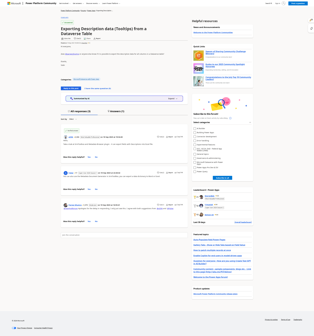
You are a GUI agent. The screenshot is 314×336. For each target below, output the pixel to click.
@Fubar (170, 208)
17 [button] (76, 173)
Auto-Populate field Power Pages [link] (209, 239)
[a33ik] (66, 137)
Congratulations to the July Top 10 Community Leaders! (228, 78)
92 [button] (89, 43)
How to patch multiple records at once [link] (212, 250)
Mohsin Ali (209, 215)
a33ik (71, 137)
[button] (268, 3)
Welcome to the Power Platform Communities (213, 32)
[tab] (79, 112)
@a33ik (160, 208)
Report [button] (98, 39)
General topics (203, 154)
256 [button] (217, 215)
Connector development (207, 137)
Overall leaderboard (243, 222)
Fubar (71, 173)
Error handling (203, 141)
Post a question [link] (298, 3)
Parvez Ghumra (75, 205)
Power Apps (91, 11)
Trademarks (298, 319)
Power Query (202, 172)
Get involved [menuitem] (63, 3)
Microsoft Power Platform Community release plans (215, 294)
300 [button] (216, 204)
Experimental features (206, 145)
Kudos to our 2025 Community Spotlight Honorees (225, 65)
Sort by (64, 119)
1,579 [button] (85, 205)
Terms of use (285, 319)
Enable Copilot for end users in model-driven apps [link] (217, 255)
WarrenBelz (209, 196)
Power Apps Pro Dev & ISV (207, 168)
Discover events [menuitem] (92, 3)
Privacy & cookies (271, 319)
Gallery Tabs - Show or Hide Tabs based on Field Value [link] (219, 245)
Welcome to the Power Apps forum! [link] (210, 277)
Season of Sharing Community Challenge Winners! (226, 52)
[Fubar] (66, 173)
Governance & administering (209, 158)
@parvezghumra (72, 54)
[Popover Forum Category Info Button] (230, 118)
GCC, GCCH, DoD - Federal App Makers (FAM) (209, 150)
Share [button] (88, 39)
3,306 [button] (77, 137)
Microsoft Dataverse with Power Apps (86, 79)
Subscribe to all (222, 178)
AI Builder (201, 129)
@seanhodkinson (71, 208)
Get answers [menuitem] (77, 3)
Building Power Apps (205, 133)
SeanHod (84, 43)
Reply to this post (71, 88)
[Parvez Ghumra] (66, 205)
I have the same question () (98, 88)
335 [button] (218, 196)
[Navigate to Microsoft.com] (14, 3)
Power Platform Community (41, 3)
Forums (83, 11)
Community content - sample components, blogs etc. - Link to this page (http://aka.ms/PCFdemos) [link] (222, 270)
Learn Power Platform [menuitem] (110, 3)
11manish (209, 204)
